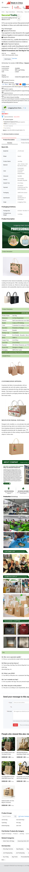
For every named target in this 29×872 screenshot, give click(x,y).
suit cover (18, 825)
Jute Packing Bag (20, 853)
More (3, 860)
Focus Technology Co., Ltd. (20, 865)
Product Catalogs (24, 816)
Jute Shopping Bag (7, 853)
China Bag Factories (8, 849)
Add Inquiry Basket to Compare (11, 134)
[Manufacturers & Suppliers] (14, 2)
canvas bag (4, 819)
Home (3, 12)
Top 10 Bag (6, 857)
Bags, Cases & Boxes (10, 12)
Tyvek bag (4, 822)
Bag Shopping (19, 849)
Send (15, 725)
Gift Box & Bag (20, 12)
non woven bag (20, 819)
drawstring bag (5, 825)
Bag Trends (15, 857)
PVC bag (18, 822)
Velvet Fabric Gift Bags (8, 841)
